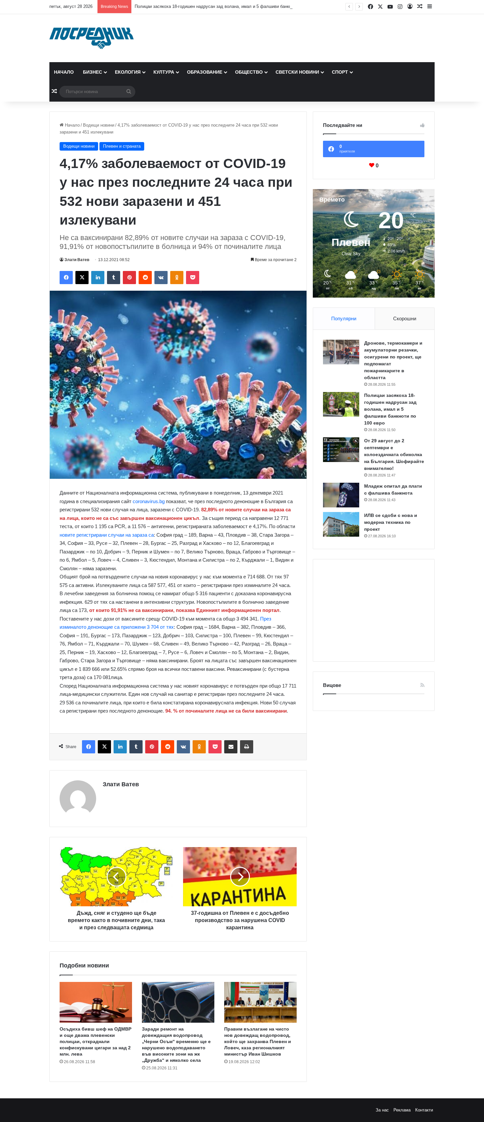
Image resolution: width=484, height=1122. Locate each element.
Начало (64, 72)
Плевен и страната (122, 146)
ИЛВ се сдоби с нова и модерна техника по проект (390, 522)
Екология (128, 72)
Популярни (343, 318)
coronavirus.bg (149, 501)
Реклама (402, 1110)
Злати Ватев (77, 259)
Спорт (340, 72)
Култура (163, 72)
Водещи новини (98, 125)
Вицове (332, 685)
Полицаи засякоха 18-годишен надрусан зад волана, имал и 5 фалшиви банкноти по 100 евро (229, 6)
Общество (249, 72)
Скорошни (404, 318)
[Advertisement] (373, 610)
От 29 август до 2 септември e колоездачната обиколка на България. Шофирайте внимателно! (394, 454)
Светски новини (297, 72)
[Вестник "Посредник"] (91, 38)
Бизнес (92, 72)
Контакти (424, 1110)
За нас (382, 1110)
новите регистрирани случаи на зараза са (107, 535)
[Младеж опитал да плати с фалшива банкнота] (341, 495)
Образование (204, 72)
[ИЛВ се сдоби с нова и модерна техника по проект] (341, 524)
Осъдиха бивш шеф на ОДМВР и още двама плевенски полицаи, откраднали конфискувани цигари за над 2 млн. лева (95, 1041)
